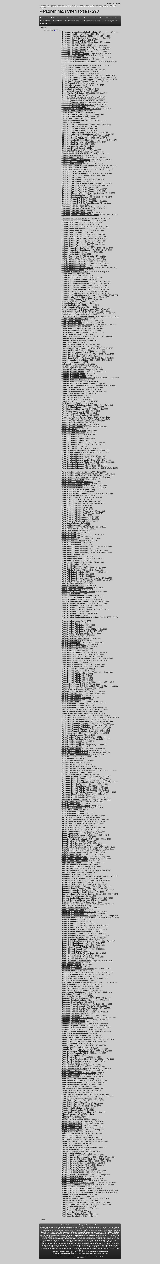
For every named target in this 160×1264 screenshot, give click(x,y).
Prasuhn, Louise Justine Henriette (75, 1187)
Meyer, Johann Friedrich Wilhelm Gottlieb (78, 686)
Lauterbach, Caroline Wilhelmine (74, 281)
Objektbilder (46, 21)
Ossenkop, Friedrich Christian (73, 1008)
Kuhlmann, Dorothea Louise (73, 195)
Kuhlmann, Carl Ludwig (71, 177)
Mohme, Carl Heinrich (70, 762)
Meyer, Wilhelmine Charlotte (72, 706)
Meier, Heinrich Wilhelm (71, 543)
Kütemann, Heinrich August (72, 132)
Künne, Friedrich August (71, 115)
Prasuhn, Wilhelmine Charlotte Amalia (77, 1188)
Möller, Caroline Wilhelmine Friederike (76, 739)
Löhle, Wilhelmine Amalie (71, 323)
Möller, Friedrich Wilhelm (71, 747)
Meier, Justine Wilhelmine (71, 558)
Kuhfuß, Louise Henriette (71, 164)
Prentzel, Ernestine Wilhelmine (74, 1200)
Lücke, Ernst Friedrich (70, 356)
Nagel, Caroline (67, 841)
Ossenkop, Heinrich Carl (71, 1016)
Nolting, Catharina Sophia (72, 933)
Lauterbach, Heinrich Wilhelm (73, 289)
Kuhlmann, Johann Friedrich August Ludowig (80, 215)
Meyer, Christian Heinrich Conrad (75, 639)
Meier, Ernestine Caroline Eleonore (75, 484)
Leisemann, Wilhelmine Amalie (74, 301)
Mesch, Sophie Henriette (71, 599)
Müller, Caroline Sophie (71, 804)
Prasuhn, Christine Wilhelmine (73, 1169)
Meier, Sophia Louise (70, 564)
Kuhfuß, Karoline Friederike (72, 162)
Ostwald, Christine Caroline (72, 1041)
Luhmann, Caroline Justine (72, 370)
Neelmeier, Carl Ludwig (70, 874)
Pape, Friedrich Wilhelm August (74, 1069)
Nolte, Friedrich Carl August (72, 910)
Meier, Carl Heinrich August (72, 438)
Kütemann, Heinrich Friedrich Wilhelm (77, 134)
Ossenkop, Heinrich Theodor (73, 1020)
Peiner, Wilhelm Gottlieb (71, 1092)
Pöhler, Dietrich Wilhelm (71, 1143)
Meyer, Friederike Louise (71, 654)
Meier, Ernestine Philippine (72, 486)
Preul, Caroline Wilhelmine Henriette (76, 1206)
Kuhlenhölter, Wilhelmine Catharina (76, 169)
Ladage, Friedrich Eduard (72, 232)
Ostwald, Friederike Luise (71, 1043)
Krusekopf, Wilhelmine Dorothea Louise (77, 105)
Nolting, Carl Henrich (70, 927)
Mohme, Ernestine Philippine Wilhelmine (78, 770)
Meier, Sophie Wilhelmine (71, 568)
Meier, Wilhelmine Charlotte (72, 572)
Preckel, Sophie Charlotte (72, 1196)
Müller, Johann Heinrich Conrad (74, 810)
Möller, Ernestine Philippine (72, 743)
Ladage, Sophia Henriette (71, 256)
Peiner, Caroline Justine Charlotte (75, 1090)
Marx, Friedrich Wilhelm (71, 407)
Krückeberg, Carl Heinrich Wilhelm (75, 67)
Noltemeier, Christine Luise (72, 914)
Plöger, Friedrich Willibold (72, 1132)
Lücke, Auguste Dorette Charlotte (75, 348)
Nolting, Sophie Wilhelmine (72, 959)
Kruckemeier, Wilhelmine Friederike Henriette (80, 62)
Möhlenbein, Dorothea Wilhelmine (75, 721)
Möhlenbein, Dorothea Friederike (74, 719)
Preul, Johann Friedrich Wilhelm (74, 1214)
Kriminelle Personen (93, 21)
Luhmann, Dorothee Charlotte (73, 382)
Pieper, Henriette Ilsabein (71, 1126)
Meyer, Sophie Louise (70, 702)
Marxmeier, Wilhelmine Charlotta (74, 415)
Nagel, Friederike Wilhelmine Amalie (76, 849)
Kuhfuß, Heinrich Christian (72, 158)
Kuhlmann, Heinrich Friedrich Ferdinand (78, 209)
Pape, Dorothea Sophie (71, 1063)
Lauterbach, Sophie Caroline (73, 293)
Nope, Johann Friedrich (71, 965)
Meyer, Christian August (71, 637)
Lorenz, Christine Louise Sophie (74, 344)
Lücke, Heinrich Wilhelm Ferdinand (75, 358)
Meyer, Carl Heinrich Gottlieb (73, 607)
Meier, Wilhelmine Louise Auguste (75, 578)
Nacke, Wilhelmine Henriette (73, 837)
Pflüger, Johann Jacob (70, 1116)
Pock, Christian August (71, 1135)
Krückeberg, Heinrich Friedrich (74, 73)
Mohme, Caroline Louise (71, 764)
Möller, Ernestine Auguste (72, 741)
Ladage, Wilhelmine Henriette (73, 266)
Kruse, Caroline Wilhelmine (72, 93)
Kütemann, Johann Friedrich (73, 136)
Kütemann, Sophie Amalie (72, 142)
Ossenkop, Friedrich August (73, 1006)
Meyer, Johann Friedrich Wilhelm (74, 684)
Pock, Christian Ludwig (71, 1137)
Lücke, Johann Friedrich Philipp (74, 360)
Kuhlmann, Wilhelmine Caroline (74, 219)
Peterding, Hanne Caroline (72, 1110)
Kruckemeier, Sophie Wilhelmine (74, 60)
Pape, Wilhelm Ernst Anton (72, 1081)
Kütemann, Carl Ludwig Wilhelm (74, 124)
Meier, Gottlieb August (70, 525)
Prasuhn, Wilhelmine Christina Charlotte (77, 1190)
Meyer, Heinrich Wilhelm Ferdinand (75, 682)
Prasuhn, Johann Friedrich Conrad (75, 1185)
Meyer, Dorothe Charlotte (71, 649)
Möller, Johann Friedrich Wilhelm (74, 751)
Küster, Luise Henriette (70, 122)
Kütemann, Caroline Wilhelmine (74, 126)
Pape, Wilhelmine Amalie (71, 1082)
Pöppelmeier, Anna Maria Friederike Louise (79, 1147)
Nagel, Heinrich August (71, 855)
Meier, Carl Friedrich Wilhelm (73, 433)
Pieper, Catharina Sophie (71, 1122)
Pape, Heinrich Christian (71, 1071)
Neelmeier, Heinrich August (72, 888)
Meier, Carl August (69, 429)
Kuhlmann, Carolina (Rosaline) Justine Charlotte (81, 183)
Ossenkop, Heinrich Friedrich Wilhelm (77, 1018)
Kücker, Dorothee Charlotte (72, 113)
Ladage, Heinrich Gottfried (72, 240)
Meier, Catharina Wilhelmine (72, 464)
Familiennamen (91, 18)
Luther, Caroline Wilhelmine (72, 391)
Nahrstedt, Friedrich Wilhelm (73, 872)
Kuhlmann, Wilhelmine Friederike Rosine (78, 221)
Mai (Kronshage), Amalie (71, 403)
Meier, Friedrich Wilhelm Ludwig (74, 521)
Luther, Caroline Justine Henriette (75, 389)
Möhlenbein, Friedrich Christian (74, 729)
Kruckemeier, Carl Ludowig (72, 56)
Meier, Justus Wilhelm (70, 560)
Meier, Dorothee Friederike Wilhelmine (77, 482)
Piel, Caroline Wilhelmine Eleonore (75, 1120)
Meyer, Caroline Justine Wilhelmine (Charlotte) (80, 617)
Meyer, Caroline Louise (70, 621)
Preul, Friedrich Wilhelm (71, 1210)
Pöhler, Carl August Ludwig (72, 1141)
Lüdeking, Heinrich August (72, 364)
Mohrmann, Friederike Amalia (73, 778)
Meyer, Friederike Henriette (72, 652)
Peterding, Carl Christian (71, 1108)
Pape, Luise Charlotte (70, 1077)
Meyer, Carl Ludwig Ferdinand (73, 613)
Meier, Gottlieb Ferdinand (71, 527)
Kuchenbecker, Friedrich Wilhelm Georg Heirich (81, 109)
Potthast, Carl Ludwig (70, 1149)
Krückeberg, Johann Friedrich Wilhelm (77, 79)
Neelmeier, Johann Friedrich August (76, 890)
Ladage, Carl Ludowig (70, 223)
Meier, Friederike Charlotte (72, 491)
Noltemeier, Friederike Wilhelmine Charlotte (79, 918)
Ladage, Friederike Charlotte (73, 228)
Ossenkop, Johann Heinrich (73, 1024)
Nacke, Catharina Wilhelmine (73, 819)
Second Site (83, 1256)
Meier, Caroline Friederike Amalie (74, 452)
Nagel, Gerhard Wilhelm (71, 853)
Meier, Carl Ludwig (69, 446)
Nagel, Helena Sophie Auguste (74, 857)
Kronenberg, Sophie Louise (72, 52)
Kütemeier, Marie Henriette (72, 146)
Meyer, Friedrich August (71, 662)
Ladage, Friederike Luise (71, 230)
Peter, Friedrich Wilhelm (71, 1100)
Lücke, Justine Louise (70, 362)
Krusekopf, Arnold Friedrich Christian (76, 101)
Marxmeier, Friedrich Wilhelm (73, 413)
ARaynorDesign (80, 1257)
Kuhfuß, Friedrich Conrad (72, 156)
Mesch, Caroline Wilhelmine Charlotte (76, 596)
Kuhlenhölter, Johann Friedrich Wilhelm (77, 166)
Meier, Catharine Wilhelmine (72, 468)
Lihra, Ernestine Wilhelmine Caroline (76, 313)
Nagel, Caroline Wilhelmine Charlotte (76, 847)
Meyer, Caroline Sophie (71, 623)
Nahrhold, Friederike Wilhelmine (74, 865)
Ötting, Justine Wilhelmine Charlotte (76, 990)
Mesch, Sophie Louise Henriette (74, 601)
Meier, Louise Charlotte (70, 562)
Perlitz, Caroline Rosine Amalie (74, 1094)
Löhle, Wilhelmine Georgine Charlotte (76, 325)
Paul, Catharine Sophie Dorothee (75, 1086)
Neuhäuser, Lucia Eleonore (72, 896)
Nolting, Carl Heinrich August (73, 923)
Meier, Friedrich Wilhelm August (74, 517)
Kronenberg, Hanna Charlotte (73, 40)
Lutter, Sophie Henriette (71, 397)
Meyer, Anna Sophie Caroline (73, 603)
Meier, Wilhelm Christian (71, 570)
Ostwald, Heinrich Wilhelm (72, 1045)
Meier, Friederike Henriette (72, 495)
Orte (101, 18)
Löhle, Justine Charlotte (71, 321)
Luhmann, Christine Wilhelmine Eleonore (78, 378)
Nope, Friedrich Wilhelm (71, 963)
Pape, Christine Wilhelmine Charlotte (76, 1059)
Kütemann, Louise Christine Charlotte (77, 140)
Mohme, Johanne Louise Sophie (74, 774)
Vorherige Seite (111, 21)
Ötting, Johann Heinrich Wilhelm (74, 988)
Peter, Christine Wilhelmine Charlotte (76, 1098)
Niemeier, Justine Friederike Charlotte (76, 904)
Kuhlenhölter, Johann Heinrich (74, 168)
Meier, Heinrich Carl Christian (73, 541)
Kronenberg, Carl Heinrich (72, 34)
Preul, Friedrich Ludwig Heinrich (74, 1208)
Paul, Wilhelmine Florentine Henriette (76, 1088)
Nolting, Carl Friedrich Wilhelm (74, 921)
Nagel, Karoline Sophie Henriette (74, 861)
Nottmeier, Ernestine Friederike (74, 974)
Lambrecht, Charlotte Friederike (74, 272)
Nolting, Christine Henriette (72, 937)
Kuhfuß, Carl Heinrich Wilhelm (73, 154)
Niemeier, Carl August (70, 902)
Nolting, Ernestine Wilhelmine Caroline (77, 939)
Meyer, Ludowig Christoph (72, 692)
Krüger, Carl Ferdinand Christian (74, 81)
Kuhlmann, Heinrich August (72, 207)
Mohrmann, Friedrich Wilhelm (73, 786)
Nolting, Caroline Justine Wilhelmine (76, 931)
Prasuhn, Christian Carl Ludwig (74, 1161)
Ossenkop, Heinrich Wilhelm (73, 1022)
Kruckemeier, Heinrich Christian (74, 58)
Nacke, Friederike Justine (71, 821)
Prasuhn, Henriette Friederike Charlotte (77, 1183)
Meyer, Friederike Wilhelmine (73, 660)
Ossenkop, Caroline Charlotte (73, 1000)
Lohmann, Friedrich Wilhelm (73, 338)
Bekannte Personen (73, 21)
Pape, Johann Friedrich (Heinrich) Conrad (78, 1073)
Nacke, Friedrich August (71, 823)
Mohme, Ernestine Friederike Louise (76, 768)
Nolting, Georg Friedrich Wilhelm (74, 947)
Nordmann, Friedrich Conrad (73, 971)
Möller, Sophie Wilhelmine (72, 760)
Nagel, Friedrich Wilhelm (71, 851)
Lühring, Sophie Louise (71, 368)
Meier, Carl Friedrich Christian (73, 431)
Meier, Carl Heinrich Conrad (72, 442)
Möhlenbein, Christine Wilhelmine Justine (78, 717)
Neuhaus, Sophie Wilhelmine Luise (75, 898)
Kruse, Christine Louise (71, 95)
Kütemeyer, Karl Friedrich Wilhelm (75, 150)
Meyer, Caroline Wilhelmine (72, 625)
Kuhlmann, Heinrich (69, 205)
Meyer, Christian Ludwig (71, 641)
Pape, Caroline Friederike (71, 1053)
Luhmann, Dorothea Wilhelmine (74, 380)
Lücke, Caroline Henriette (71, 352)
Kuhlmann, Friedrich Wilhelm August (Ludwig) (80, 203)
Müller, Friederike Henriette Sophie (75, 806)
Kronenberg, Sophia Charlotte (73, 48)
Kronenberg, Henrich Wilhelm (73, 44)
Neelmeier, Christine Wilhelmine (74, 880)
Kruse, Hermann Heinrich (71, 99)
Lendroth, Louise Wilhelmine (73, 307)
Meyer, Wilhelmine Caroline (72, 704)
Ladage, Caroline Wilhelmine (73, 226)
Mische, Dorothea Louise (71, 713)
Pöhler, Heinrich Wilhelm (71, 1145)
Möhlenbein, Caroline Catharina (74, 715)
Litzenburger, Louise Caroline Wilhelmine (78, 317)
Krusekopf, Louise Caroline (72, 103)
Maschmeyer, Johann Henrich (73, 417)
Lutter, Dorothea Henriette (72, 395)
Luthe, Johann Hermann (71, 387)
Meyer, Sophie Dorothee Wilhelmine (76, 698)
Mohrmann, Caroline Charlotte (73, 776)
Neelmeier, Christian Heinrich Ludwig (76, 878)
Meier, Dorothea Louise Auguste (74, 478)
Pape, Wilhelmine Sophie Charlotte (75, 1084)
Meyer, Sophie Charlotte (71, 696)
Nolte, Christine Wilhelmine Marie (75, 908)
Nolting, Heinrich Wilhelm (71, 953)
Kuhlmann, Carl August (71, 171)
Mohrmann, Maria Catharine (72, 794)
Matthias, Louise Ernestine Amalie (75, 425)
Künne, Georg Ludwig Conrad (73, 118)
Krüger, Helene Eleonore (71, 87)
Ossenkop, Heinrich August (72, 1014)
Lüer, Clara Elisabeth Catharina (74, 366)
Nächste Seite (46, 24)
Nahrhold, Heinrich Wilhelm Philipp (75, 867)
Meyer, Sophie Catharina (71, 694)
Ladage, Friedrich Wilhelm (72, 234)
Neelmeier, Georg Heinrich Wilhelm (75, 886)
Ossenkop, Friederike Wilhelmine (75, 1004)
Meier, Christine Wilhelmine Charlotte (76, 476)
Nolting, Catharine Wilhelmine (73, 935)
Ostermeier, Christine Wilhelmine (74, 1033)
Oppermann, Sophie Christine (73, 996)
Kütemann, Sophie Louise (72, 144)
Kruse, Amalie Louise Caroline (73, 91)
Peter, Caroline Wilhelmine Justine (75, 1096)
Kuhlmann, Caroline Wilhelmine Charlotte (78, 189)
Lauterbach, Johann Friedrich (73, 291)
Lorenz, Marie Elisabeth (71, 346)
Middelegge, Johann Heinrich (73, 709)
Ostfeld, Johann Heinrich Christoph (76, 1037)
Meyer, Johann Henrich (71, 688)
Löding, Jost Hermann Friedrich (74, 319)
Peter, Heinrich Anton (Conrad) (74, 1102)
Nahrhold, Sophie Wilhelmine (73, 868)
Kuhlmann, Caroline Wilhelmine (74, 187)
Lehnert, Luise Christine (71, 299)
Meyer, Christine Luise (70, 643)
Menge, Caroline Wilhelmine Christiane (77, 588)
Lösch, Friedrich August (71, 329)
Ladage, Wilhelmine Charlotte (73, 262)
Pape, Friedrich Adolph (70, 1065)
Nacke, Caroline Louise (71, 817)
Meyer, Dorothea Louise (71, 651)
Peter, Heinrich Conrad (70, 1104)
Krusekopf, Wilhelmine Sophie (73, 107)
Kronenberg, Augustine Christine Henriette (79, 32)
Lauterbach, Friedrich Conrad (73, 285)
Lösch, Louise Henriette (71, 334)
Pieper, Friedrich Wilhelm (71, 1124)
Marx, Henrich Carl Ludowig (72, 409)
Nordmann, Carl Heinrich (71, 967)
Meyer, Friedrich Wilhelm (71, 664)
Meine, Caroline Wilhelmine (72, 584)
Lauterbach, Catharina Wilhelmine (75, 283)
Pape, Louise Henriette (70, 1075)
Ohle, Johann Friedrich (70, 994)
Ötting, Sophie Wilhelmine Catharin (75, 992)
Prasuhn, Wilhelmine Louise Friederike (77, 1192)
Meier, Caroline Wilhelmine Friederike (76, 462)
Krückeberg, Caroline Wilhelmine (75, 71)
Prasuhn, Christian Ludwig (72, 1163)
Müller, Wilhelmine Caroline (72, 812)
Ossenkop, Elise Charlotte (72, 1002)
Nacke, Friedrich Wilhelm (71, 825)
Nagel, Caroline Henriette (71, 843)
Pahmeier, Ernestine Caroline (73, 1049)
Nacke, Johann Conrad (71, 831)
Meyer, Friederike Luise (71, 656)
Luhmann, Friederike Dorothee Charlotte (78, 384)
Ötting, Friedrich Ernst (70, 986)
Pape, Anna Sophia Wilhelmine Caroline (77, 1051)
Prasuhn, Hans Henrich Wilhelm (74, 1175)
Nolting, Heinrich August (71, 949)
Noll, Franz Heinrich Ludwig (72, 906)
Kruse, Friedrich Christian (72, 97)
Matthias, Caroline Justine (72, 421)
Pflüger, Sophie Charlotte (71, 1118)
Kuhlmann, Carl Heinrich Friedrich (75, 173)
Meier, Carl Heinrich (69, 435)
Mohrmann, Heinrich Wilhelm (73, 788)
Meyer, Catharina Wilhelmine (73, 635)
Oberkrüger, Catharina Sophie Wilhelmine (78, 982)
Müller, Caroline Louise (70, 802)
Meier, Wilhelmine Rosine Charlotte (75, 580)
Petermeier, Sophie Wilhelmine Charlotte (78, 1112)
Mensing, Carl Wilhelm (70, 594)
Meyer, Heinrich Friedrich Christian (75, 672)
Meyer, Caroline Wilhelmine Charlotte (76, 631)
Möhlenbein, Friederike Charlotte (74, 723)
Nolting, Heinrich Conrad (71, 951)
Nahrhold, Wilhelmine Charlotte (74, 870)
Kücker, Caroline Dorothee (72, 111)
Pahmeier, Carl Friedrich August (74, 1047)
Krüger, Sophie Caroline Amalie (74, 89)
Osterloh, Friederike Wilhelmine (74, 1031)
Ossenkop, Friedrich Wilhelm (73, 1010)
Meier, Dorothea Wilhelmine (72, 480)
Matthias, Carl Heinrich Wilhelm (74, 419)
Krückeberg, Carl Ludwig (71, 69)
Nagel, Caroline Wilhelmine (72, 845)
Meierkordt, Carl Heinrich (71, 582)
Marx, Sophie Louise (69, 411)
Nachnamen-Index (59, 18)
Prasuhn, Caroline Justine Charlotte (76, 1157)
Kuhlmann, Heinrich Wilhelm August (76, 213)
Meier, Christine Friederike (72, 472)
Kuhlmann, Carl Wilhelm (71, 179)
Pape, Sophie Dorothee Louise (74, 1079)
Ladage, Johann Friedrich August (75, 248)
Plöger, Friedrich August (71, 1130)
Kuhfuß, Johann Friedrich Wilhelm (75, 160)
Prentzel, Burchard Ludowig (73, 1198)
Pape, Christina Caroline (71, 1057)
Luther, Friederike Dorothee (72, 393)
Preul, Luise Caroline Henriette (74, 1216)
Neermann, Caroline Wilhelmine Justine (77, 894)
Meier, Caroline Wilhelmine (72, 454)
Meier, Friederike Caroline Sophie (75, 490)
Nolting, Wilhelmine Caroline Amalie (76, 961)
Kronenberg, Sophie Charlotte (73, 50)
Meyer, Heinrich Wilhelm (71, 674)
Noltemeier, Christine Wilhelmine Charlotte (78, 916)
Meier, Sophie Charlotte (71, 566)
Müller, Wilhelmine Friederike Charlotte (77, 815)
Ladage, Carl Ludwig (69, 224)
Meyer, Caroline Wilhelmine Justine (75, 633)
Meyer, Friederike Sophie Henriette (75, 658)
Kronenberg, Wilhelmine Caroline (75, 54)
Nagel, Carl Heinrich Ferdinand (74, 839)
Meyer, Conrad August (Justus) (74, 645)
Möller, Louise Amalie (70, 757)
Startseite (45, 18)
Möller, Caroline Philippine (72, 737)
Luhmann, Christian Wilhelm (73, 374)
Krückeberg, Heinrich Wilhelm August (77, 75)
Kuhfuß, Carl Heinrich (70, 152)
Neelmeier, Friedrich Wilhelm (73, 884)
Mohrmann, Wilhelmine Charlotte (74, 800)
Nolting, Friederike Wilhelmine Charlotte (77, 941)
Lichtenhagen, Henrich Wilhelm (74, 311)
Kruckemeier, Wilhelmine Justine (74, 65)
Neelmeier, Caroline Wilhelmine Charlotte (78, 876)
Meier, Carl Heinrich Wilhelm (72, 444)
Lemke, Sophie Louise (70, 305)
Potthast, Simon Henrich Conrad (74, 1151)
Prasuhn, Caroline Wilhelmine (73, 1159)
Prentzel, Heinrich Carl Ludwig (73, 1202)
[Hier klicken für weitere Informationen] (55, 30)
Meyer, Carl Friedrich (69, 605)
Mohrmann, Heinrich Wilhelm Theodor (77, 792)
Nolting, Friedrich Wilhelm (72, 943)
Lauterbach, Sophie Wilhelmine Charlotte (78, 295)
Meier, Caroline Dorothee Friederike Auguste (79, 450)
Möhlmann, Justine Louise (72, 735)
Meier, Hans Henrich (69, 531)
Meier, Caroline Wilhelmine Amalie (75, 460)
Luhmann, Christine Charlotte (73, 376)
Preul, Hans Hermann (70, 1212)
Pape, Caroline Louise (70, 1055)
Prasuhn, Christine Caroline (72, 1165)
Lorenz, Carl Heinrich (70, 342)
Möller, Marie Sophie (69, 759)
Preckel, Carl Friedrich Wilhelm (74, 1194)
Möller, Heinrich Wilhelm (71, 749)
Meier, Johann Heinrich (70, 554)
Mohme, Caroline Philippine (72, 766)
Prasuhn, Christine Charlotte (73, 1167)
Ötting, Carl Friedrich (70, 984)
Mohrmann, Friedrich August (73, 784)
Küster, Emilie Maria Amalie (72, 120)
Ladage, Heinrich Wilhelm (72, 244)
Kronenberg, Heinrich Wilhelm (73, 42)
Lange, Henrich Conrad (71, 276)
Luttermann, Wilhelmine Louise (74, 401)
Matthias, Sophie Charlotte (72, 427)
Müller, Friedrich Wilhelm (71, 808)
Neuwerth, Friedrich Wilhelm (73, 900)
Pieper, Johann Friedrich (71, 1128)
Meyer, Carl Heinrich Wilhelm (73, 609)
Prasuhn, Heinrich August (72, 1177)
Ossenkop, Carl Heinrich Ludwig (74, 998)
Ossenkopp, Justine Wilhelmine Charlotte (78, 1029)
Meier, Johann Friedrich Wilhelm (74, 546)
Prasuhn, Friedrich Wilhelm (72, 1171)
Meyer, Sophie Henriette (71, 700)
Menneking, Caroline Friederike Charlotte (78, 592)
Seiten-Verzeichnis (75, 18)
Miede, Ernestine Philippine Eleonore (76, 711)
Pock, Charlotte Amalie (70, 1134)
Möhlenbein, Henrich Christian (74, 733)
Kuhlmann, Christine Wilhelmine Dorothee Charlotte (82, 193)
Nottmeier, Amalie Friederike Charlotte (77, 973)
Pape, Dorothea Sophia (71, 1061)
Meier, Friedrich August (71, 497)
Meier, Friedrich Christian (71, 499)
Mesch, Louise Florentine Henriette (75, 598)
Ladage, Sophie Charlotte (72, 258)
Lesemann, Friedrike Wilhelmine (74, 309)
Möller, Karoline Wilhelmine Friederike (76, 755)
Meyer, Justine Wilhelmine (72, 690)
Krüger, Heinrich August (71, 85)
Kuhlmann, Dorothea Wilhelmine (74, 197)
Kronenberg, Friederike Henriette (75, 38)
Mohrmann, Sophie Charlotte (73, 798)
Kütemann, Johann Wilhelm (72, 138)
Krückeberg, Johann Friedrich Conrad (77, 77)
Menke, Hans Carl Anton (71, 590)
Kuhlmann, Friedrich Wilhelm (73, 199)
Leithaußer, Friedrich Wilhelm (73, 303)
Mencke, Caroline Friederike (72, 586)
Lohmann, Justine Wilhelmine (73, 340)
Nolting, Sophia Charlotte (71, 957)
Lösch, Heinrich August (71, 332)
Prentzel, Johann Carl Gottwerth (74, 1204)
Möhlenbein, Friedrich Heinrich (74, 731)
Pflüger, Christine (68, 1114)
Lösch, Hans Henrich (70, 330)
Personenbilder (112, 18)
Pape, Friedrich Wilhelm (71, 1067)
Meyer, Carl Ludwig (69, 611)
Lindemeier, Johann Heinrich (73, 315)
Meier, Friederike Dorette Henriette (75, 493)
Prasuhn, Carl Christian (71, 1153)
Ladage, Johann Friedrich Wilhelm (75, 250)
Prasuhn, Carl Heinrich (70, 1155)
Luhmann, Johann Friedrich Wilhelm (76, 385)
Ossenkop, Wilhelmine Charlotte (74, 1027)
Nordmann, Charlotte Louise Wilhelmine (77, 969)
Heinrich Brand (64, 1252)
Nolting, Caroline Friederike (72, 929)
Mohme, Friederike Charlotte (73, 772)
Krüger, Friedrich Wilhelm (71, 83)
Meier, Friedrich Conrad (71, 501)
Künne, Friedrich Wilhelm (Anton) (75, 116)
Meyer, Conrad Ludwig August (73, 647)
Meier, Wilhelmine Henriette (72, 576)
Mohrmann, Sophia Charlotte (73, 796)
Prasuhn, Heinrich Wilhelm (72, 1181)
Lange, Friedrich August (71, 274)
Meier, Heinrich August (70, 533)
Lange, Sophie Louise (70, 277)
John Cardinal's (76, 1256)
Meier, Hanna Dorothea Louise (73, 529)
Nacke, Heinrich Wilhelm (71, 827)
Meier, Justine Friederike (71, 556)
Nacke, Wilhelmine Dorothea (73, 835)
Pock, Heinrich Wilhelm (71, 1139)
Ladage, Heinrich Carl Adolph (73, 238)
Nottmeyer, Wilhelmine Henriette (74, 980)
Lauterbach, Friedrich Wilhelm (73, 287)
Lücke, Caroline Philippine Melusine (76, 354)
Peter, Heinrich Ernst (69, 1106)
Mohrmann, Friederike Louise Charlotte (77, 782)
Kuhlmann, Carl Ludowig (71, 175)
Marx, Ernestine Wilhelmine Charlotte (76, 405)
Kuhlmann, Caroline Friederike (74, 185)
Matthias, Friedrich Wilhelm (72, 423)
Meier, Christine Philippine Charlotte (76, 474)
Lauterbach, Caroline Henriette (74, 279)
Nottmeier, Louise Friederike (73, 978)
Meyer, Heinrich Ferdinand (72, 670)
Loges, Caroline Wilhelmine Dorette (76, 336)
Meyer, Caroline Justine (71, 615)
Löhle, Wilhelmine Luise (71, 327)
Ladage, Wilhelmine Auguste (73, 260)
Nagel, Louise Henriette (71, 863)
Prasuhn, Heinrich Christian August (76, 1179)
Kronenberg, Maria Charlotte (73, 46)
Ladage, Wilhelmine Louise (72, 270)
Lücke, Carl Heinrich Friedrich (73, 350)
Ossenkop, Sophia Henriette (73, 1026)
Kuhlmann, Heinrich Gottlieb (73, 211)
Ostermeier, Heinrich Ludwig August (76, 1035)
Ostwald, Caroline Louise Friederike (76, 1039)
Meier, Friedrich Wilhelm (71, 503)
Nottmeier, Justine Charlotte (72, 976)
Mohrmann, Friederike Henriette (74, 780)
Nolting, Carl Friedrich (70, 920)
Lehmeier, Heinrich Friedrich (73, 297)
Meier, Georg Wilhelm (70, 523)
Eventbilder (58, 21)
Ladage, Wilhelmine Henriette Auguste (77, 268)
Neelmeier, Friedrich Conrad (73, 882)
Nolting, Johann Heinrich (71, 955)
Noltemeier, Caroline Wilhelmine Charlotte (78, 912)
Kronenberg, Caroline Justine (73, 36)
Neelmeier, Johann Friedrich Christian (77, 892)
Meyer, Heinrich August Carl (72, 668)
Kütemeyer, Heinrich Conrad (73, 148)
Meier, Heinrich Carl (69, 539)
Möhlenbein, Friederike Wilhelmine (75, 725)
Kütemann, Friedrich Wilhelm (73, 128)
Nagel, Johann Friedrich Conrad (74, 859)
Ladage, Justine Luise (70, 252)
